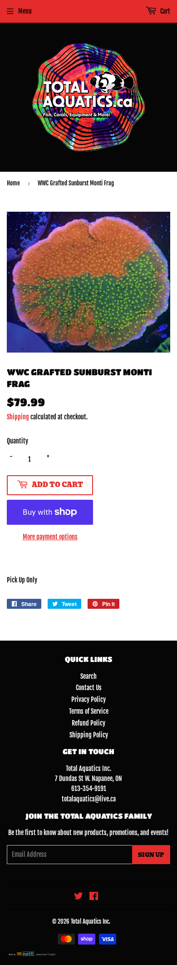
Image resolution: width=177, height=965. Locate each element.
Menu (25, 11)
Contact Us (89, 687)
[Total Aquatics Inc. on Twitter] (78, 897)
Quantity (17, 441)
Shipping (18, 417)
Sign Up (151, 855)
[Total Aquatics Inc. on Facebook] (93, 897)
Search (88, 676)
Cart (164, 11)
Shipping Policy (88, 735)
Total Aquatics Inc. (90, 921)
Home (13, 183)
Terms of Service (88, 711)
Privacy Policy (88, 699)
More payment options (50, 537)
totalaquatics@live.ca (89, 799)
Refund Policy (88, 723)
